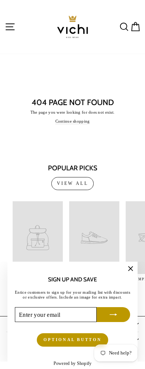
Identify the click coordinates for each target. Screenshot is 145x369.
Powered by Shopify (73, 363)
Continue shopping (72, 121)
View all (72, 183)
